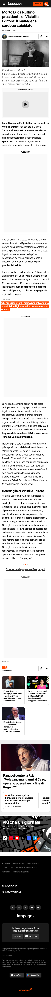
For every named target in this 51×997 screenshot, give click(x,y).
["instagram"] (11, 838)
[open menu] (3, 4)
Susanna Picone (22, 36)
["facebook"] (29, 838)
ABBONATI (38, 3)
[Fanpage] (25, 916)
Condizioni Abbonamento (26, 868)
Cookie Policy (7, 868)
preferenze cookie (21, 872)
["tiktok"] (5, 838)
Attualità (5, 662)
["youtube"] (17, 838)
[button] (46, 36)
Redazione (6, 872)
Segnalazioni (18, 863)
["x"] (23, 838)
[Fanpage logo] (15, 3)
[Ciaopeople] (25, 990)
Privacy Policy (33, 863)
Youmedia (6, 863)
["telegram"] (35, 838)
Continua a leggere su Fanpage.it (25, 569)
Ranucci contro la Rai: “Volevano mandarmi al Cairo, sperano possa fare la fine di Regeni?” (24, 781)
